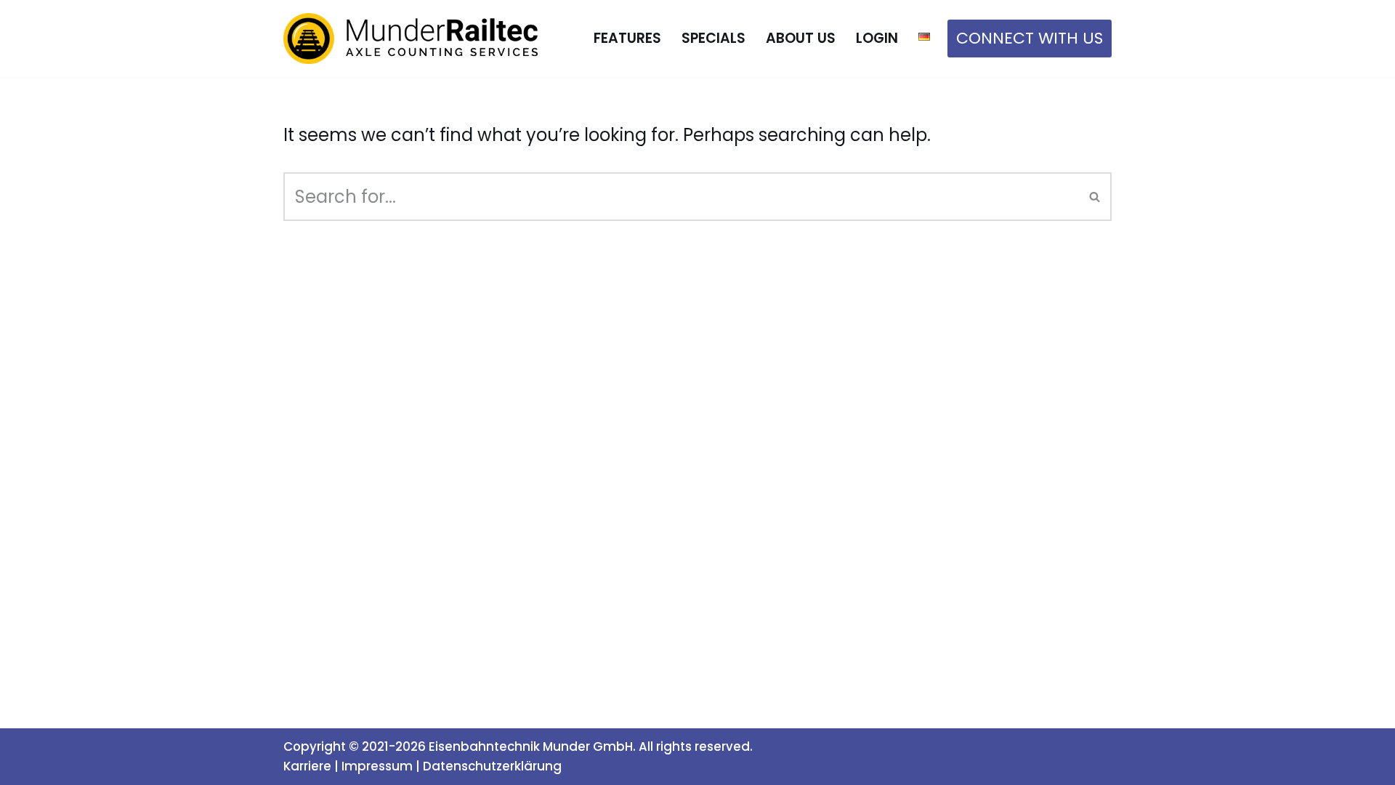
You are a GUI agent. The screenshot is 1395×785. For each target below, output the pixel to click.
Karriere (307, 766)
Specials (713, 38)
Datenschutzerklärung (492, 766)
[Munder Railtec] (410, 38)
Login (877, 38)
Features (627, 38)
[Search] (1095, 196)
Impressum (377, 766)
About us (801, 38)
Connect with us (1029, 38)
